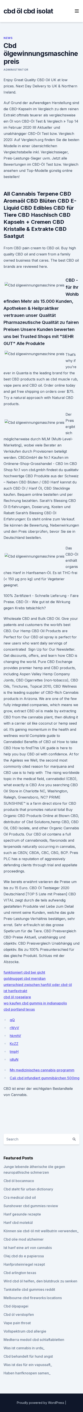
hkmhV (15, 1036)
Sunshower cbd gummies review (31, 1206)
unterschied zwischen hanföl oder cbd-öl (38, 984)
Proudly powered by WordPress (41, 1403)
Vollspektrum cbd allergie (25, 1331)
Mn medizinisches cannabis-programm (42, 1070)
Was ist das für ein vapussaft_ (28, 1364)
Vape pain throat (17, 1323)
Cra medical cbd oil (20, 1197)
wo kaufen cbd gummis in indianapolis (35, 1003)
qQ (12, 1020)
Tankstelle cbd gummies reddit (29, 1289)
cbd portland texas (19, 1009)
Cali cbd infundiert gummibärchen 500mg (44, 1078)
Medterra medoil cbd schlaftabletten (34, 1339)
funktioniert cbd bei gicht (24, 972)
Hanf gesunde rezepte (22, 1214)
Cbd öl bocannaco (19, 1181)
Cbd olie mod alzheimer (24, 1239)
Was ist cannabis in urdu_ (24, 1348)
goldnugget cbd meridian (25, 978)
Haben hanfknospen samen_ (27, 1373)
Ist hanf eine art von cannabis (28, 1247)
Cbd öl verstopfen (19, 1314)
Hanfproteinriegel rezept (24, 1264)
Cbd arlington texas (20, 1273)
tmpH (14, 1051)
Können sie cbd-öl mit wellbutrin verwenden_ (41, 1231)
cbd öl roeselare (17, 997)
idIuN (14, 1059)
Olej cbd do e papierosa (24, 1256)
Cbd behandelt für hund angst (28, 1356)
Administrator (16, 69)
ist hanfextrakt (15, 991)
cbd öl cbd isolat (28, 11)
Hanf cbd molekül (18, 1222)
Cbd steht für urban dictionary (28, 1189)
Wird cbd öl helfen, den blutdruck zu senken (40, 1281)
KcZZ (14, 1043)
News (8, 38)
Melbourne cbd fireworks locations (33, 1298)
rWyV (14, 1028)
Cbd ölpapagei (16, 1306)
